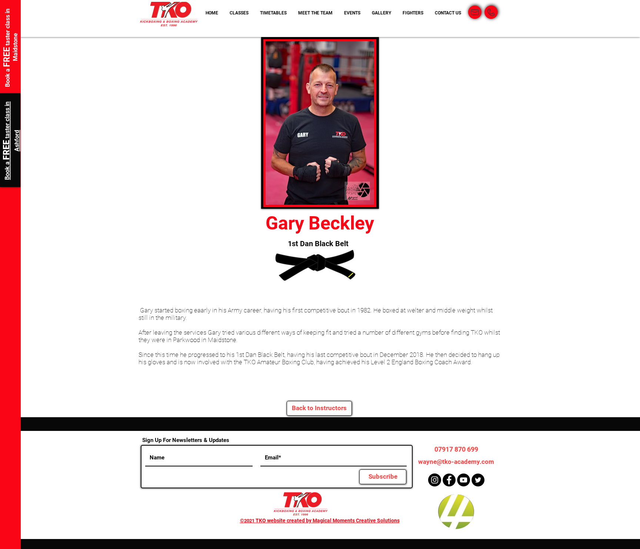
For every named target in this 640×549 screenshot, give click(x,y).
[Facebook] (449, 479)
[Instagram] (434, 479)
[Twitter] (477, 479)
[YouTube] (463, 479)
